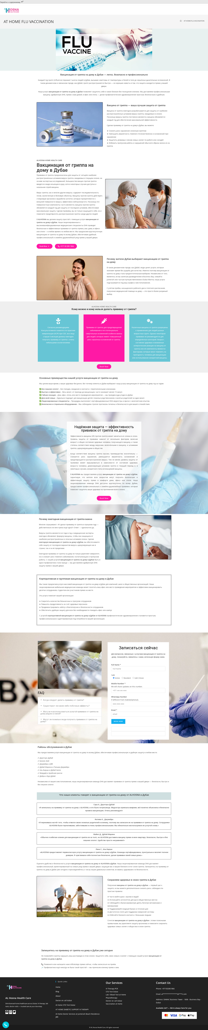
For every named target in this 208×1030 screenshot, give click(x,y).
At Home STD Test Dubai (65, 1005)
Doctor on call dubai (64, 1000)
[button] (69, 700)
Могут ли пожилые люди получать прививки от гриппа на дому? (68, 720)
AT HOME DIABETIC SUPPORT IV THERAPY (72, 1009)
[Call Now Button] (5, 1025)
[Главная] (181, 21)
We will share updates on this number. (127, 685)
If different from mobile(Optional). (125, 698)
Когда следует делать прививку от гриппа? (63, 700)
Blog (57, 991)
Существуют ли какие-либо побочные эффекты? (66, 706)
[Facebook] (6, 1012)
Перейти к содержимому (10, 2)
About (58, 996)
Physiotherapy (111, 998)
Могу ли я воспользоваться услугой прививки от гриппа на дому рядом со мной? (69, 712)
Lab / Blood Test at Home (116, 994)
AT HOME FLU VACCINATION (194, 21)
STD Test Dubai (112, 991)
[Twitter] (14, 1012)
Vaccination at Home (114, 1004)
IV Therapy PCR (112, 988)
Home (58, 987)
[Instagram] (10, 1012)
